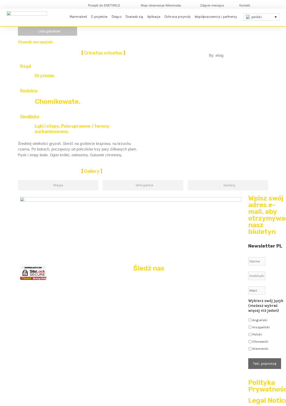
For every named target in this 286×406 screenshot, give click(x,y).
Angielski (259, 320)
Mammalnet (78, 17)
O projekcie (99, 17)
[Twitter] (269, 5)
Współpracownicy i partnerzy (216, 17)
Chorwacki (260, 341)
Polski (257, 334)
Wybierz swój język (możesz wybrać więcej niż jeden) (265, 305)
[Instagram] (276, 5)
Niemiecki (260, 349)
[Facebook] (262, 5)
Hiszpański (261, 327)
